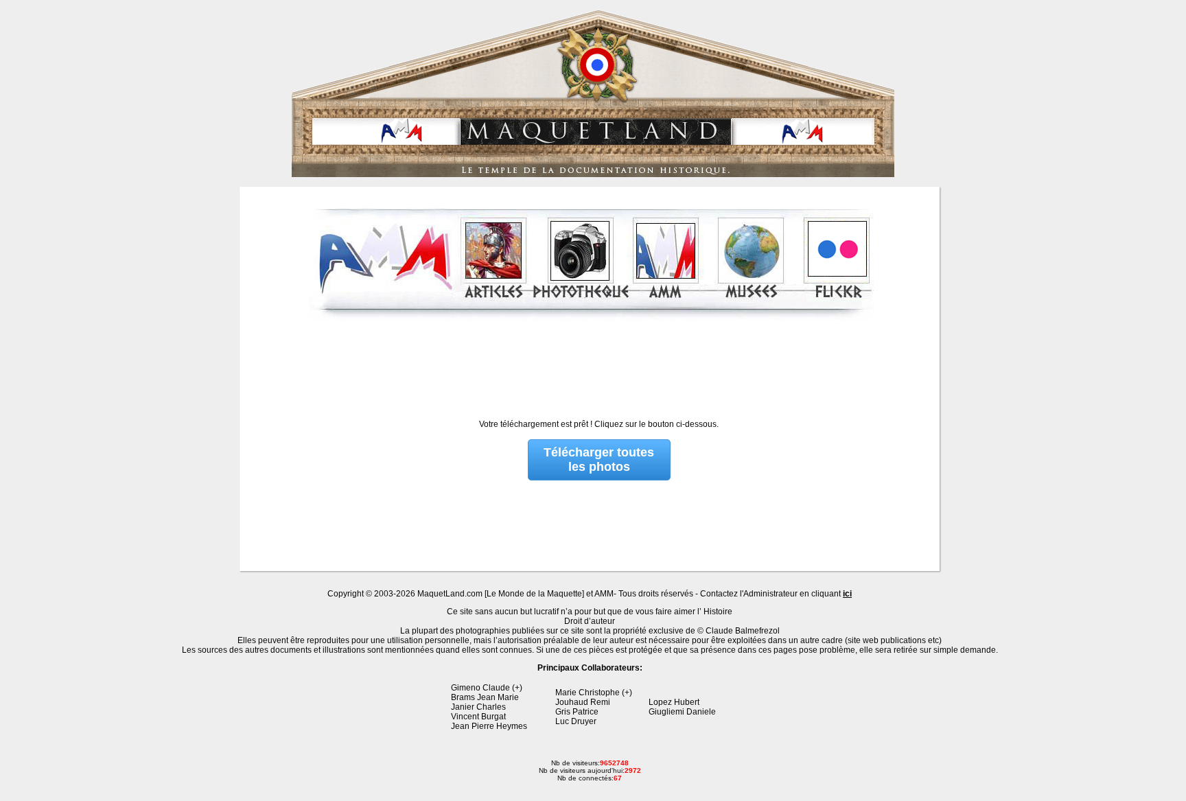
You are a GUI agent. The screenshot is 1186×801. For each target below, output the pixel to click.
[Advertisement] (591, 360)
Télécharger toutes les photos (599, 459)
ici (847, 594)
